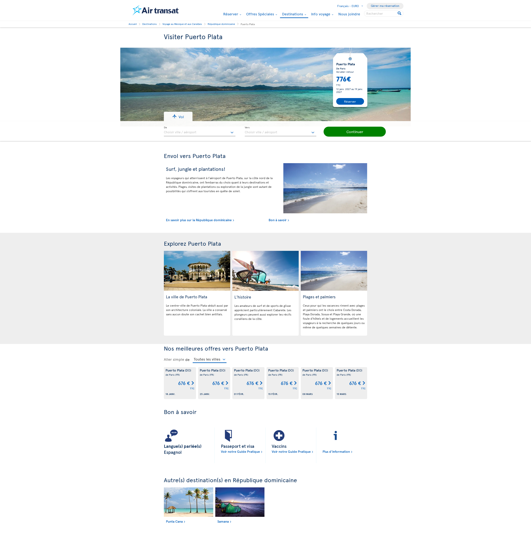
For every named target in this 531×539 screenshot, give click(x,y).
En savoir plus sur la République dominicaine (199, 219)
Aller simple (174, 359)
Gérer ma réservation (385, 6)
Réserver (230, 13)
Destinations (292, 14)
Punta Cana (174, 521)
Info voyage (320, 13)
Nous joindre (349, 13)
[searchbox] (383, 13)
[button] (178, 116)
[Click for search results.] (399, 13)
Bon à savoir (278, 219)
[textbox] (199, 131)
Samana (223, 521)
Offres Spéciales (259, 13)
